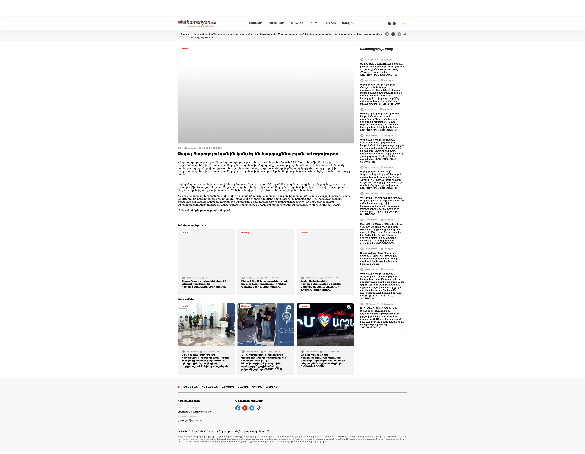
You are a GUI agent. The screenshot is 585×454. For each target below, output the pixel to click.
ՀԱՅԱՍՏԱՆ (277, 23)
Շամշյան (388, 60)
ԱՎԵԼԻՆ (348, 23)
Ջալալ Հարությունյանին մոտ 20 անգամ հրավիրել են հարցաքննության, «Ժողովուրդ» (204, 284)
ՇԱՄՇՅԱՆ (256, 23)
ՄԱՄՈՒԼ (314, 23)
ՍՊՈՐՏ (331, 23)
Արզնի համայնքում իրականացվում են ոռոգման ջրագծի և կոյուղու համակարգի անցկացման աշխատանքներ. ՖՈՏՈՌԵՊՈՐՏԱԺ (323, 360)
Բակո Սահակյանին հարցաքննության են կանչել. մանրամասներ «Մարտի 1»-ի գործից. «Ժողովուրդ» (321, 285)
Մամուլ (185, 48)
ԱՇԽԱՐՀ (297, 23)
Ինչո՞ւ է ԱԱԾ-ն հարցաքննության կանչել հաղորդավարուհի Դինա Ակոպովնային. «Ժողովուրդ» (264, 284)
